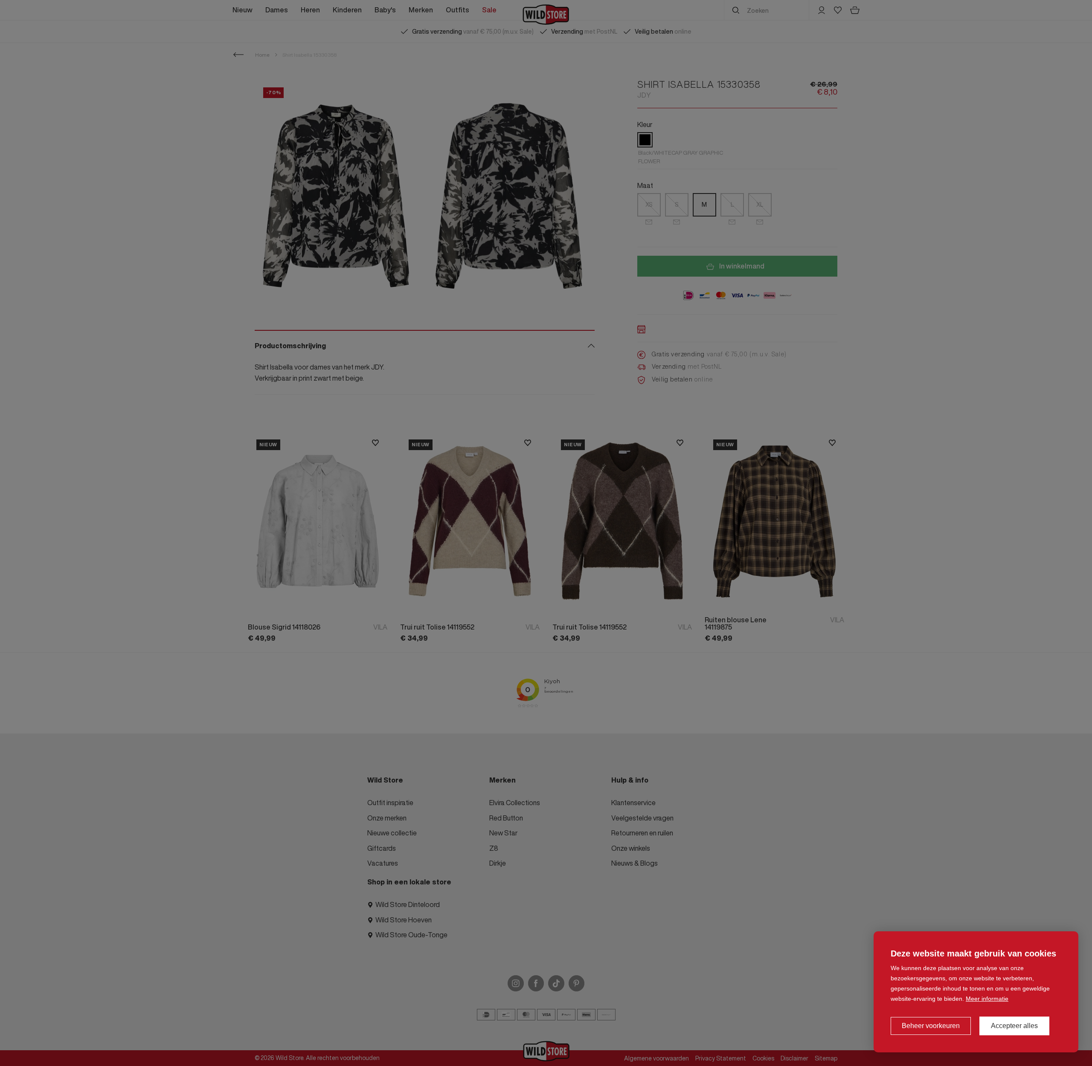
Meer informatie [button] (987, 998)
